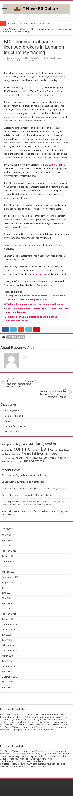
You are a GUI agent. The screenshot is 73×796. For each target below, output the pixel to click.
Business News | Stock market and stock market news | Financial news (23, 383)
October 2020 (8, 629)
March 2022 (7, 545)
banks (54, 183)
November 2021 (10, 566)
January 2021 (8, 619)
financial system (23, 458)
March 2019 (7, 656)
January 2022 (8, 556)
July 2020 (6, 635)
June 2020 (7, 640)
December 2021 (9, 561)
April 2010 (7, 687)
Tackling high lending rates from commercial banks (34, 304)
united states (34, 461)
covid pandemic (62, 450)
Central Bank (55, 164)
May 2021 (6, 598)
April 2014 (7, 671)
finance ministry (39, 274)
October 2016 (8, 666)
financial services (7, 458)
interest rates (41, 457)
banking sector (16, 337)
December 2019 (9, 650)
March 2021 (7, 608)
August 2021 (8, 582)
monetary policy (58, 458)
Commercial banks (19, 29)
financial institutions (39, 454)
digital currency (10, 454)
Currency (9, 421)
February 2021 (9, 614)
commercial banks (34, 449)
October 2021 (8, 572)
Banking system (12, 410)
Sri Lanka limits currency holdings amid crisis (29, 23)
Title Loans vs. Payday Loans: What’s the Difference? (26, 475)
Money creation (12, 431)
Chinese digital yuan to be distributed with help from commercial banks (52, 393)
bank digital (5, 444)
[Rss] (36, 791)
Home (5, 29)
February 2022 (9, 551)
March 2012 (7, 682)
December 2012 (9, 677)
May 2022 (6, 535)
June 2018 (7, 661)
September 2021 (10, 577)
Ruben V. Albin (13, 58)
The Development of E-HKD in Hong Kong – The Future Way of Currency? (35, 488)
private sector (6, 461)
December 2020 (9, 624)
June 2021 (7, 593)
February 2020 (9, 645)
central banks (6, 450)
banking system (44, 443)
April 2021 (7, 603)
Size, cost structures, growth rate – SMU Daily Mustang (27, 495)
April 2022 (7, 540)
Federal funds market (15, 426)
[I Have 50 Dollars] (36, 8)
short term (18, 461)
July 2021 (6, 587)
